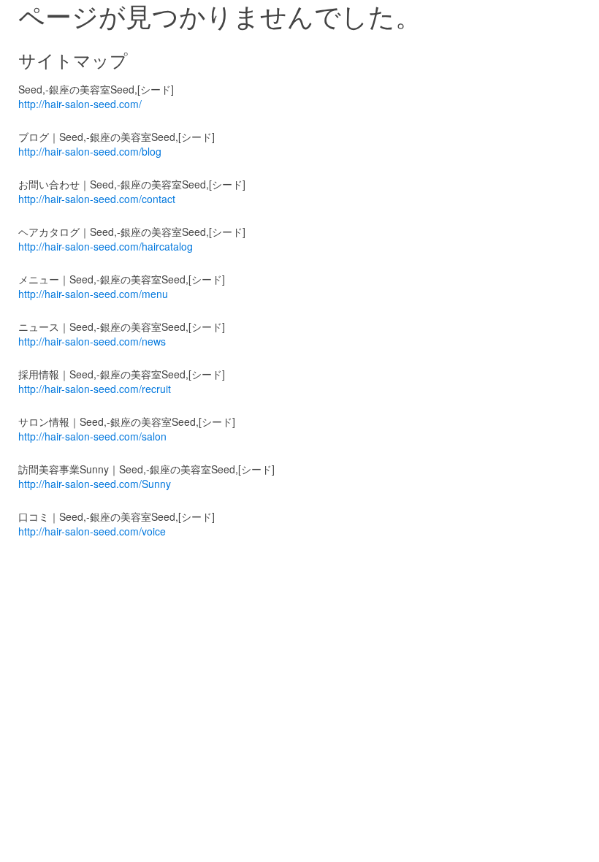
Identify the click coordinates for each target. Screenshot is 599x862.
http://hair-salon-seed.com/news (92, 341)
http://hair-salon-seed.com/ (80, 103)
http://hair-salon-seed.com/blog (89, 151)
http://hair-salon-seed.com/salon (92, 436)
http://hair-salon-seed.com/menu (93, 293)
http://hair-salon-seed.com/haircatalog (105, 246)
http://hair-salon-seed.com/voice (92, 531)
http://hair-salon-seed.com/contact (96, 198)
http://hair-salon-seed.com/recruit (94, 388)
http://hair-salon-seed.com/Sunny (94, 483)
